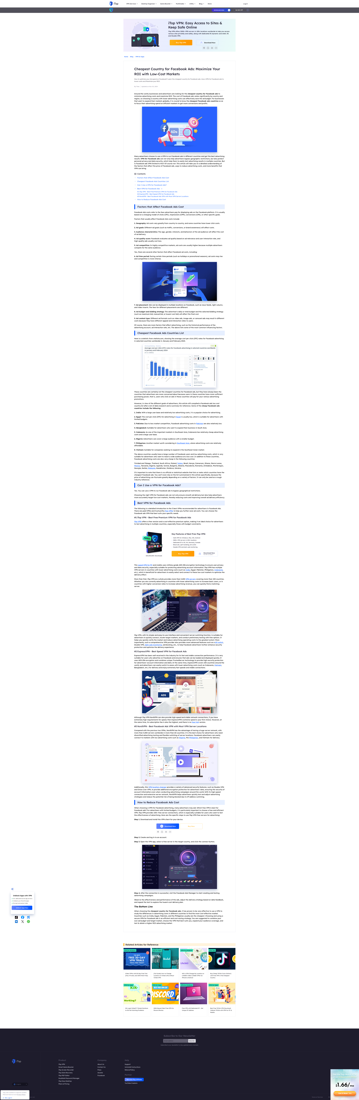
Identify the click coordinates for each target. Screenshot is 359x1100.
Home (126, 56)
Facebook (101, 1075)
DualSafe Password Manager (69, 1078)
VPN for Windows (130, 950)
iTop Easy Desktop (65, 1081)
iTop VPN (62, 1064)
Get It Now (345, 1093)
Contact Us (102, 1067)
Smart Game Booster (66, 1067)
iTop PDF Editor (64, 1075)
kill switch (219, 642)
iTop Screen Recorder (66, 1070)
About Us (101, 1064)
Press (99, 1070)
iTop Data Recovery (65, 1073)
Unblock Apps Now (22, 908)
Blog (131, 56)
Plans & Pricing (64, 1084)
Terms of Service (317, 1097)
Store (210, 4)
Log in (245, 4)
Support (128, 1064)
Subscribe (192, 1041)
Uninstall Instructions (132, 1067)
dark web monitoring (153, 645)
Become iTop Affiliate (134, 1079)
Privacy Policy (21, 1094)
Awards (100, 1073)
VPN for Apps (139, 56)
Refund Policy (130, 1070)
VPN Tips (212, 950)
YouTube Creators (131, 1083)
